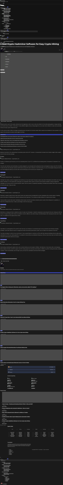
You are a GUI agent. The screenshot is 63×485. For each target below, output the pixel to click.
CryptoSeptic (5, 483)
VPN (3, 36)
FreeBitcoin (10, 388)
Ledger (9, 385)
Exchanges (3, 5)
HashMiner (13, 258)
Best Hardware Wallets (7, 11)
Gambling (6, 22)
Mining (3, 23)
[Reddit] (42, 440)
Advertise (10, 453)
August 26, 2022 (3, 349)
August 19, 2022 (3, 364)
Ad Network (7, 479)
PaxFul (9, 380)
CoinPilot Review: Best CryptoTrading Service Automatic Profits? (16, 416)
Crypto (3, 258)
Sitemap (10, 451)
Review (3, 21)
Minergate (34, 382)
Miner (16, 258)
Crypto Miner (6, 258)
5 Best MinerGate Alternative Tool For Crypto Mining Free (11, 138)
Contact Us (11, 450)
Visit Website (3, 253)
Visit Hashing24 (3, 187)
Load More (2, 365)
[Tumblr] (47, 440)
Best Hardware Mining (7, 28)
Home (1, 42)
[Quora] (40, 440)
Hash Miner (10, 258)
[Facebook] (33, 440)
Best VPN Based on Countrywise (8, 41)
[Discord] (37, 440)
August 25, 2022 (10, 51)
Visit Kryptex (2, 172)
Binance (33, 380)
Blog (10, 452)
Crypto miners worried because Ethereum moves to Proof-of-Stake (13, 146)
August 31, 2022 (3, 288)
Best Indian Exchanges (7, 10)
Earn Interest (7, 25)
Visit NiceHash (3, 204)
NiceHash (10, 382)
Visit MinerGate (3, 218)
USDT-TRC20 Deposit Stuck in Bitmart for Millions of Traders (15, 412)
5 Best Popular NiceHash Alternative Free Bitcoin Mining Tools (12, 144)
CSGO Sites (9, 23)
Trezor (33, 385)
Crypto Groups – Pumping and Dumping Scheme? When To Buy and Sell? (17, 403)
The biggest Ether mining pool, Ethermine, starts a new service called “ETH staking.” (17, 136)
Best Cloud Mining (6, 14)
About (10, 449)
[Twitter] (35, 440)
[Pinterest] (44, 440)
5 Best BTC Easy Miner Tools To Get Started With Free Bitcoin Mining (14, 140)
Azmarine (6, 51)
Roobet (33, 388)
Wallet (3, 10)
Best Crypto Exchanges (7, 8)
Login (3, 33)
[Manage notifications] (1, 483)
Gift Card (6, 26)
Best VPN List (6, 38)
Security (6, 27)
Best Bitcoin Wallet (6, 12)
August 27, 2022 (3, 334)
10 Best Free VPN (6, 20)
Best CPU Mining (6, 33)
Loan (6, 24)
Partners (10, 454)
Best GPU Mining (6, 31)
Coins (1, 285)
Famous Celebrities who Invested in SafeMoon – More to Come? (15, 408)
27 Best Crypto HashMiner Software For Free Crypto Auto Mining (13, 142)
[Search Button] (7, 30)
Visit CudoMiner (3, 239)
